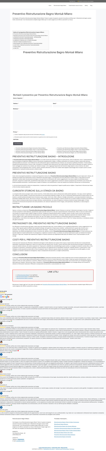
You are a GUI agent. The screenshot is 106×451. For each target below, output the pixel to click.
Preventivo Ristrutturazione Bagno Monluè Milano (25, 34)
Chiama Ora (73, 1)
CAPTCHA (15, 139)
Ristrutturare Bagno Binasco (61, 424)
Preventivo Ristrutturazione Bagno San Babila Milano (67, 428)
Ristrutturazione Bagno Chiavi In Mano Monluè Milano (67, 430)
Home (50, 5)
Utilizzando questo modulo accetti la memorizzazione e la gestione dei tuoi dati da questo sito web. (35, 137)
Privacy (15, 132)
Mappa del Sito (64, 447)
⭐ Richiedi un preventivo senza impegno (85, 1)
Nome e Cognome (18, 98)
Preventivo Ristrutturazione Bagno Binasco (64, 434)
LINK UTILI (16, 48)
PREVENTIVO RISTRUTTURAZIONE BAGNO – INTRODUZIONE (27, 37)
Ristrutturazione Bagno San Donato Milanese (65, 426)
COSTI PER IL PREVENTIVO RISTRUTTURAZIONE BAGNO (26, 45)
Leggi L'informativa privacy (45, 447)
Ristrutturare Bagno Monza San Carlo (63, 432)
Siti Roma (72, 449)
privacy (43, 134)
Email (55, 103)
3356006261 (20, 439)
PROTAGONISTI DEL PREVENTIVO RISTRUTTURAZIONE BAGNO (28, 43)
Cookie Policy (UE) (56, 447)
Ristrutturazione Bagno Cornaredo (62, 436)
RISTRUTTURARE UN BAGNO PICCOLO (22, 41)
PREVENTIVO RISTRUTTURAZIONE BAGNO (23, 38)
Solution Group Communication (62, 449)
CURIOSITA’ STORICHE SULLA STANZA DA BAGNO (25, 40)
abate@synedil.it (20, 441)
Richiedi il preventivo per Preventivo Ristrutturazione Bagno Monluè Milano (31, 35)
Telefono (16, 103)
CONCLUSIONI (17, 46)
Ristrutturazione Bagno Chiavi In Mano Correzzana (66, 422)
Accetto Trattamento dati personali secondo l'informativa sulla (30, 134)
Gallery (86, 5)
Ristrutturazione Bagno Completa (24, 278)
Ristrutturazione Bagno (23, 275)
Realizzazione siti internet (49, 449)
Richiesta (16, 108)
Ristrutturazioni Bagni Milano (60, 5)
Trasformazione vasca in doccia (75, 5)
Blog (91, 5)
